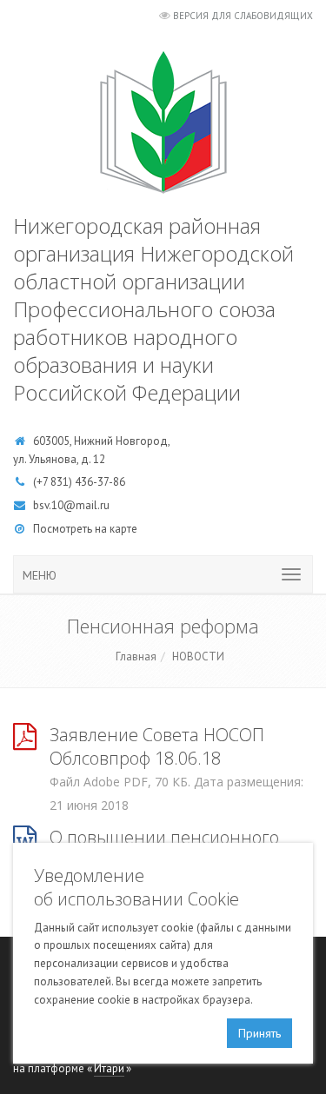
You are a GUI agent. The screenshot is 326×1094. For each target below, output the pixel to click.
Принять (259, 1033)
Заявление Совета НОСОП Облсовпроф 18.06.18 (157, 746)
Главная (136, 656)
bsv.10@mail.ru (71, 505)
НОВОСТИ (198, 656)
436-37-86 (100, 481)
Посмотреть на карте (85, 528)
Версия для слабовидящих (243, 16)
